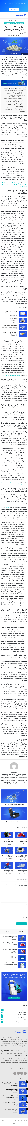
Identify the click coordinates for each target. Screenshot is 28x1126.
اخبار (25, 1019)
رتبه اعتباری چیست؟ (12, 956)
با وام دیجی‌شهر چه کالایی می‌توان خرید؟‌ (7, 855)
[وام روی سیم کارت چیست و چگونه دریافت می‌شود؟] (23, 334)
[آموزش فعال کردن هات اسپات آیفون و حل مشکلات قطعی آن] (22, 965)
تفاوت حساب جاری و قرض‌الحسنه (8, 871)
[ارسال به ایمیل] (18, 33)
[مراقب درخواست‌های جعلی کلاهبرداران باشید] (23, 1091)
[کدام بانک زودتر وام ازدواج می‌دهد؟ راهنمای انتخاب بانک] (23, 1104)
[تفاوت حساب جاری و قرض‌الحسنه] (7, 865)
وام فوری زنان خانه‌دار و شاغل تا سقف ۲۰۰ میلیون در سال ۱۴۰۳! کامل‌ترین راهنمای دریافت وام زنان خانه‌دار (14, 184)
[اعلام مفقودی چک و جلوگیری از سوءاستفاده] (23, 314)
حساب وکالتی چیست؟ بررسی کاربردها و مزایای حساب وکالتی (11, 1110)
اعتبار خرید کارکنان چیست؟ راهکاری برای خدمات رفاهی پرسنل (10, 1096)
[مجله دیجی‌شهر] (21, 15)
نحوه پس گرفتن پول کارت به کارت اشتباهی (21, 840)
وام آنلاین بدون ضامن (22, 1055)
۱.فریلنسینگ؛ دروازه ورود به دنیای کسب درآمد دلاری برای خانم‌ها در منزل (14, 91)
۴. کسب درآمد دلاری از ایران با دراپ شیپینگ (14, 97)
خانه (18, 20)
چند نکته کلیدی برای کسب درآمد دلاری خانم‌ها (14, 109)
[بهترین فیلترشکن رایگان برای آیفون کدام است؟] (22, 938)
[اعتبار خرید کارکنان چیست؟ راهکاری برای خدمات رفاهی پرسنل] (23, 1098)
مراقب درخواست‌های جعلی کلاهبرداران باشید (12, 1090)
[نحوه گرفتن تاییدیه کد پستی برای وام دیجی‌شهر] (22, 951)
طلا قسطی (21, 1041)
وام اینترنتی (6, 1050)
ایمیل (25, 910)
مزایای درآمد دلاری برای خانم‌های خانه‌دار (15, 108)
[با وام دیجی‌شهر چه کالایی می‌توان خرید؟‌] (7, 850)
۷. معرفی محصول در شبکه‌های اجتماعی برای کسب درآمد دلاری (14, 105)
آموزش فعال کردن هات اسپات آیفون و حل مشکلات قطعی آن (10, 963)
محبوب (21, 931)
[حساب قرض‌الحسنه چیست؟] (21, 865)
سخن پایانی (21, 111)
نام (26, 904)
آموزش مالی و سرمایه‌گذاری (20, 1022)
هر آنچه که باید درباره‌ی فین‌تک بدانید (11, 375)
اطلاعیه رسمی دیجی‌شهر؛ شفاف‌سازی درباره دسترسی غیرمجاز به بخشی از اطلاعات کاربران (10, 1083)
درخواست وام (14, 9)
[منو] (2, 15)
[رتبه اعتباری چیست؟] (22, 958)
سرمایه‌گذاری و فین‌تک (9, 23)
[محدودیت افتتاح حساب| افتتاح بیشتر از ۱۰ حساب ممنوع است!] (7, 835)
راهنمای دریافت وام (22, 1014)
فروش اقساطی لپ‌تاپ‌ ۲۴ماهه (14, 1045)
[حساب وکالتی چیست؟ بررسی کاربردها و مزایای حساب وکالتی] (23, 1111)
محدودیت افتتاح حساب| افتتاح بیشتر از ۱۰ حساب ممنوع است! (7, 841)
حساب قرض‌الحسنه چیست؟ (22, 871)
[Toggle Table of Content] (23, 88)
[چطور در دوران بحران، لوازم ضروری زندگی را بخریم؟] (23, 320)
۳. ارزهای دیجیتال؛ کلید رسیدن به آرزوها (15, 95)
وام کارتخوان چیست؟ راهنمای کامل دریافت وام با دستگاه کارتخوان (21, 856)
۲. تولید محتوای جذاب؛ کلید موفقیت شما (14, 93)
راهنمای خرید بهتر (12, 20)
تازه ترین (7, 931)
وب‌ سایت (25, 917)
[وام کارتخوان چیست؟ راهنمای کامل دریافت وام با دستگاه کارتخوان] (21, 850)
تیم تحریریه (21, 33)
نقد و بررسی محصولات (21, 1010)
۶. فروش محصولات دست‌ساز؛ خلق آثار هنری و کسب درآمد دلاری (14, 102)
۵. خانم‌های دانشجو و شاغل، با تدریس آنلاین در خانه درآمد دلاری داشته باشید (13, 99)
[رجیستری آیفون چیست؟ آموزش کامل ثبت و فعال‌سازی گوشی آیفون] (23, 327)
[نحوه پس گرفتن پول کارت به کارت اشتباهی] (21, 835)
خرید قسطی (16, 645)
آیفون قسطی (15, 1041)
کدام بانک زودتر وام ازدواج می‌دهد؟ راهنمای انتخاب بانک (10, 1103)
